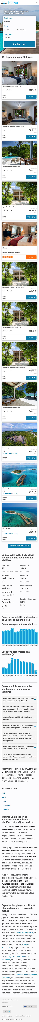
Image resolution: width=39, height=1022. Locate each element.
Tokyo (4, 797)
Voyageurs (8, 35)
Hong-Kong (6, 805)
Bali (3, 793)
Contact (21, 1019)
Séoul (4, 801)
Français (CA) (30, 1006)
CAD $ (6, 1011)
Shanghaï (5, 809)
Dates (6, 26)
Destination (8, 18)
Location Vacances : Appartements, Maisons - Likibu (9, 2)
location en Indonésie (23, 932)
